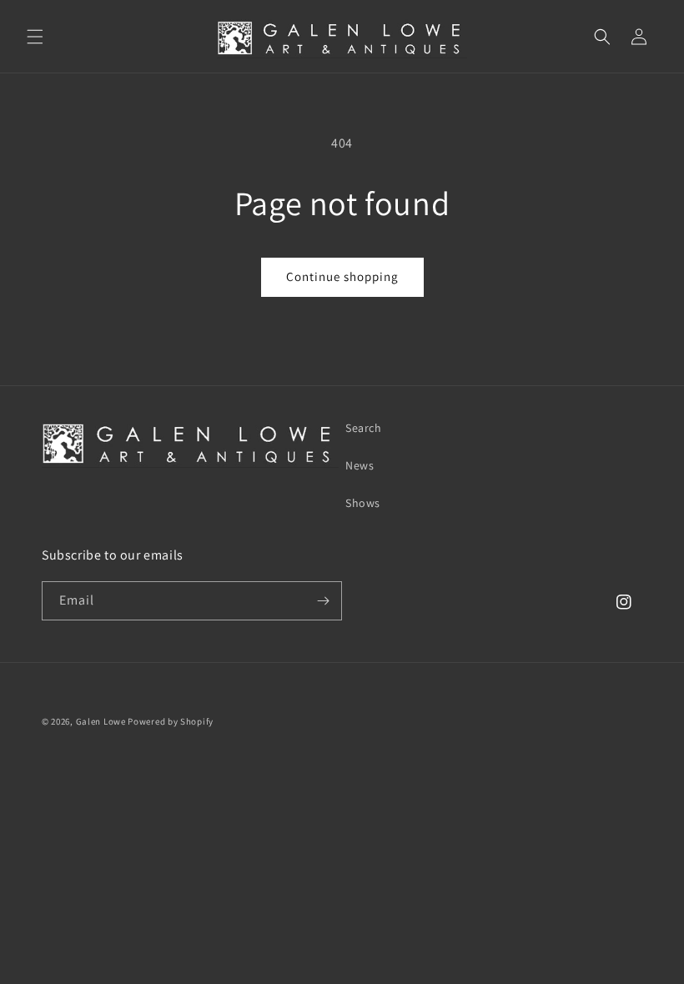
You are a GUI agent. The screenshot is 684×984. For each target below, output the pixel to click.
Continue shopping (342, 276)
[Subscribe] (322, 600)
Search (363, 427)
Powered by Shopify (171, 721)
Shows (362, 502)
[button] (35, 36)
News (359, 465)
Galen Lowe (101, 721)
